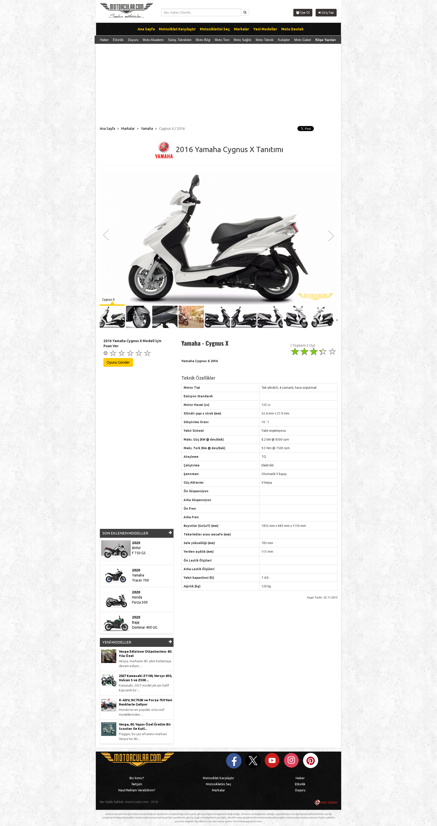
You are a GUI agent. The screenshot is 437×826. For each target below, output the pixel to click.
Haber (104, 40)
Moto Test (222, 40)
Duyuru (133, 40)
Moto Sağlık (242, 40)
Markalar (128, 129)
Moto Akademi (153, 40)
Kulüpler (284, 40)
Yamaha (147, 129)
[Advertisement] (218, 86)
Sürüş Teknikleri (179, 40)
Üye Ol (304, 12)
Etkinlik (118, 40)
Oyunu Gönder (118, 362)
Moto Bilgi (203, 40)
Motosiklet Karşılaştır (218, 778)
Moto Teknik (265, 40)
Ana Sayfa (107, 129)
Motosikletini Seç (218, 784)
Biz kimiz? (136, 778)
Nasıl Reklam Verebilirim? (136, 790)
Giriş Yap (327, 12)
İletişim (137, 784)
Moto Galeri (302, 40)
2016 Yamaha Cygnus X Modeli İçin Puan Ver (132, 343)
